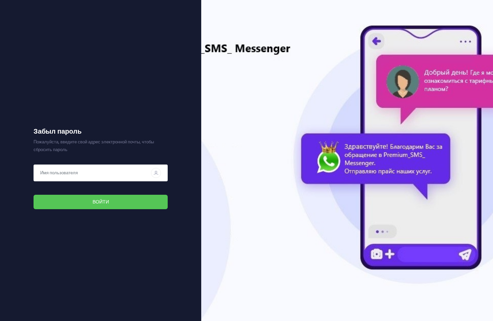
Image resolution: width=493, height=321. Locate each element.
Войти (101, 201)
